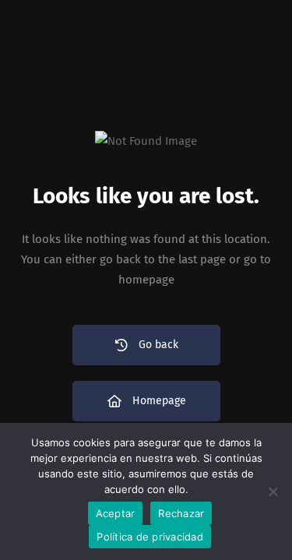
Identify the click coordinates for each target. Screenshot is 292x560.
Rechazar (181, 513)
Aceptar (115, 513)
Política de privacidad (150, 536)
